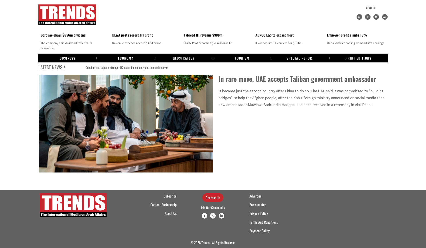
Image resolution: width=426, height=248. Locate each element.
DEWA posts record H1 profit (132, 35)
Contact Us (213, 197)
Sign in (371, 7)
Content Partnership (163, 204)
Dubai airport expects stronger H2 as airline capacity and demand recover (112, 67)
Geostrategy (184, 58)
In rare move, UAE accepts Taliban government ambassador (297, 79)
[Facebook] (368, 17)
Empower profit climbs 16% (347, 35)
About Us (171, 213)
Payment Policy (259, 230)
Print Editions (358, 58)
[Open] (359, 17)
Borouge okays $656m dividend (63, 35)
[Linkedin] (385, 17)
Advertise (255, 196)
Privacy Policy (258, 213)
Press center (257, 204)
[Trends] (67, 14)
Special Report (300, 58)
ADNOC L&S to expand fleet (274, 35)
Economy (125, 58)
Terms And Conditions (263, 222)
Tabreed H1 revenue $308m (203, 35)
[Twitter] (376, 17)
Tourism (242, 58)
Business (67, 58)
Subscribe (170, 196)
